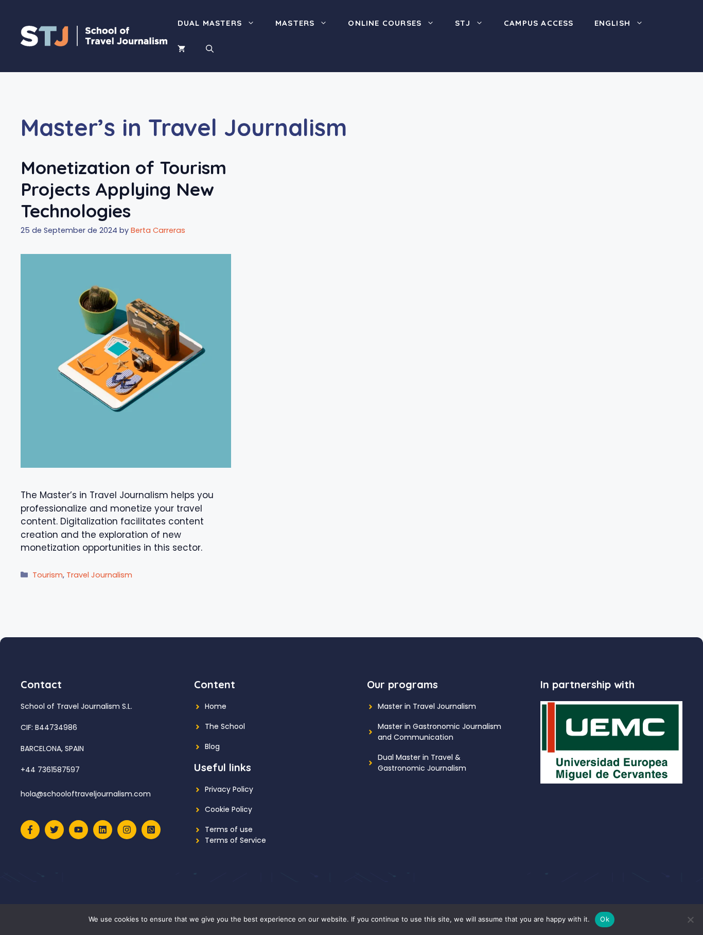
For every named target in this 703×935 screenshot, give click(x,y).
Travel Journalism (99, 575)
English (612, 23)
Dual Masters (210, 23)
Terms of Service (235, 840)
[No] (690, 919)
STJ (462, 23)
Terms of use (229, 829)
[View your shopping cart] (181, 49)
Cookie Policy (228, 809)
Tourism (47, 575)
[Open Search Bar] (210, 49)
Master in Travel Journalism (427, 706)
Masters (294, 23)
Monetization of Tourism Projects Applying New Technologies (123, 189)
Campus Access (539, 23)
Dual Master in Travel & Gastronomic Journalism (422, 762)
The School (225, 726)
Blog (212, 746)
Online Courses (384, 23)
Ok (604, 919)
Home (215, 706)
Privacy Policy (229, 789)
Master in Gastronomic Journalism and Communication (439, 731)
